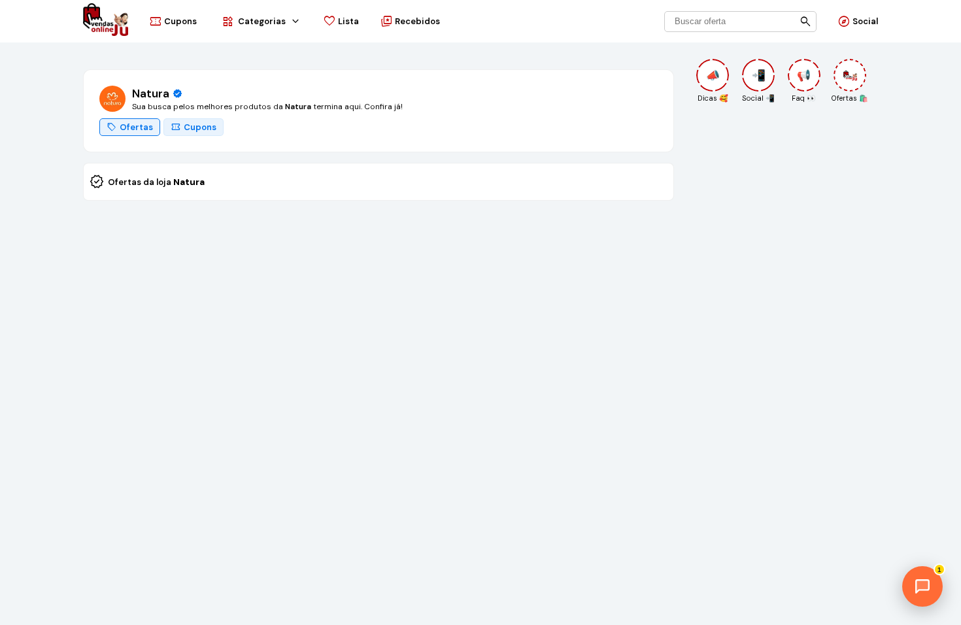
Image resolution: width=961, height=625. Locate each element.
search (806, 21)
